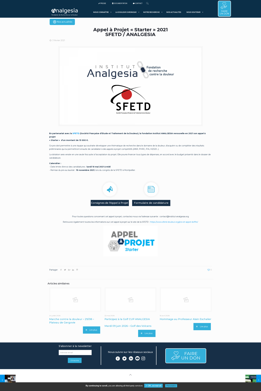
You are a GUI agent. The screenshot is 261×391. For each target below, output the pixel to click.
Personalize (171, 386)
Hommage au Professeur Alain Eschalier (185, 319)
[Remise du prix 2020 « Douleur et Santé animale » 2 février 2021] (8, 380)
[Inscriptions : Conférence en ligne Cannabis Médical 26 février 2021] (253, 380)
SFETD (75, 133)
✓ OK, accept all (153, 385)
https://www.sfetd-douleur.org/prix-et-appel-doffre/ (174, 222)
